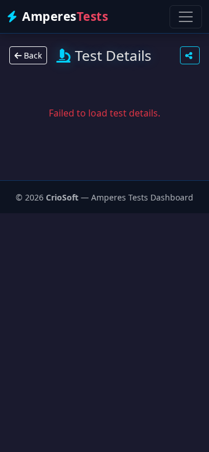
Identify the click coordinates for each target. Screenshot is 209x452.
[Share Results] (190, 55)
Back (31, 55)
